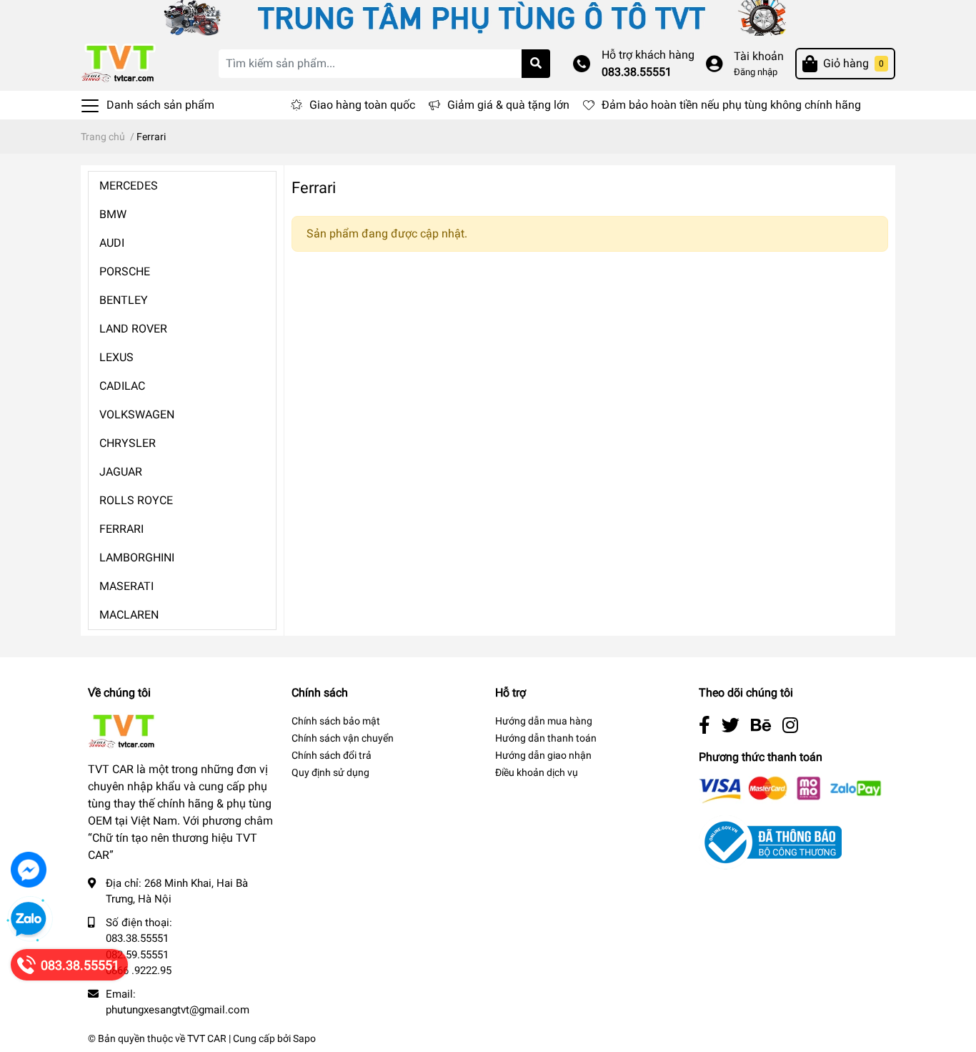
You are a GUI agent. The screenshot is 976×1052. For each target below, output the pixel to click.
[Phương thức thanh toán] (790, 789)
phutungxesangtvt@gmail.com (177, 1009)
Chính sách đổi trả (332, 755)
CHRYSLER (127, 443)
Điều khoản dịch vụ (536, 772)
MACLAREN (129, 614)
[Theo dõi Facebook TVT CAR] (704, 725)
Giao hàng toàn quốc (362, 105)
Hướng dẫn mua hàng (543, 721)
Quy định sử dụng (330, 772)
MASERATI (126, 586)
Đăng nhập (755, 72)
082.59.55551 (137, 954)
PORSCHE (124, 271)
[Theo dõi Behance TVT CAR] (761, 725)
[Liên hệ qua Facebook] (28, 870)
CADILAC (122, 386)
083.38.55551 (637, 72)
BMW (112, 214)
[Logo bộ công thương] (770, 842)
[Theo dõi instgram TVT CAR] (790, 725)
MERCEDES (128, 185)
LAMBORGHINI (136, 557)
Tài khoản (759, 56)
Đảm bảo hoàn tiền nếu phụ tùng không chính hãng (731, 105)
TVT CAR (206, 1038)
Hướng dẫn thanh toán (546, 738)
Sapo (304, 1038)
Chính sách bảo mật (336, 721)
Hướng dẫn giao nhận (543, 755)
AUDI (111, 243)
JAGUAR (120, 471)
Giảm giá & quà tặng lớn (508, 105)
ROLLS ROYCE (136, 500)
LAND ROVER (133, 328)
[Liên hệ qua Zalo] (28, 920)
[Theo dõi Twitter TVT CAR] (731, 725)
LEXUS (116, 357)
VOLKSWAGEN (136, 414)
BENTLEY (123, 300)
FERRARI (121, 529)
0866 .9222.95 (138, 970)
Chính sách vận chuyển (343, 738)
